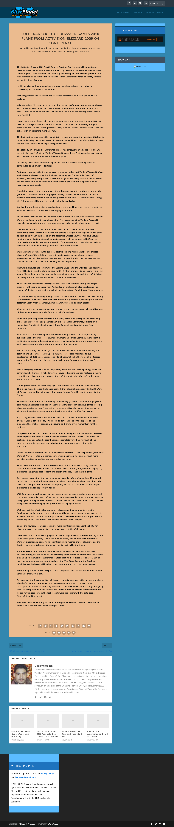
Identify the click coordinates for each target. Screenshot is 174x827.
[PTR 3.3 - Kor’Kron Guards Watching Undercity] (22, 721)
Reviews (138, 13)
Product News (154, 13)
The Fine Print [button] (26, 765)
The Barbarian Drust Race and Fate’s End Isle (72, 734)
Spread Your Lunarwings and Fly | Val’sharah (97, 734)
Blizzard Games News (90, 48)
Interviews (123, 13)
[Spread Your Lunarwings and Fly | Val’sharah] (98, 721)
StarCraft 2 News (40, 51)
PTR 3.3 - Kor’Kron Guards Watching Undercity (20, 734)
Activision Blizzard (70, 48)
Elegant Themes (27, 824)
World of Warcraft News (60, 51)
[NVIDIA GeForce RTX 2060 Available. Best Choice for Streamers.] (48, 721)
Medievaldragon (37, 48)
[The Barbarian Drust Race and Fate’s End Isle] (73, 721)
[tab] (140, 30)
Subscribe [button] (129, 30)
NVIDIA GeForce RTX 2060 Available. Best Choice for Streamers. (48, 734)
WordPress (53, 824)
